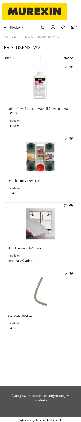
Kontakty (40, 400)
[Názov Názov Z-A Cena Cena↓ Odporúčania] (63, 57)
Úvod (15, 396)
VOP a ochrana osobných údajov (45, 396)
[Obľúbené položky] (62, 27)
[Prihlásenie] (53, 27)
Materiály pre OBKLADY (19, 36)
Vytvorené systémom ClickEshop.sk (40, 420)
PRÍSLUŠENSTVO (47, 36)
